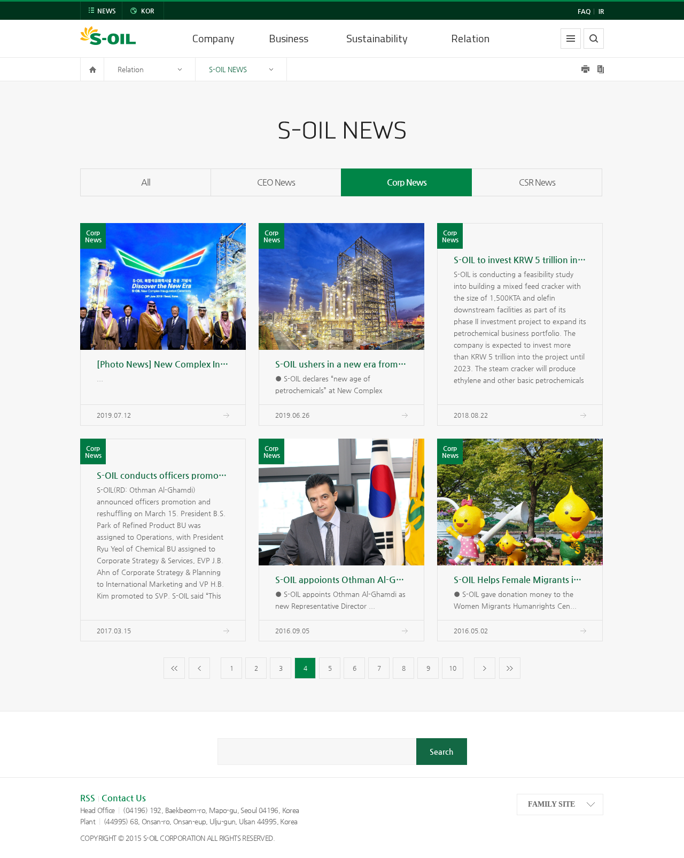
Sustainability (377, 38)
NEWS (106, 10)
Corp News (406, 182)
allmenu (571, 38)
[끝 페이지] (509, 668)
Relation (470, 38)
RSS (87, 798)
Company (213, 38)
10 (452, 668)
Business (288, 38)
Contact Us (124, 798)
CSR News (537, 182)
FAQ (584, 11)
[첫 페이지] (174, 668)
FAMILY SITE (551, 804)
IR (601, 11)
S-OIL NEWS (228, 69)
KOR (147, 10)
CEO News (276, 182)
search (594, 38)
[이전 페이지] (199, 668)
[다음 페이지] (484, 668)
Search (441, 751)
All (145, 182)
